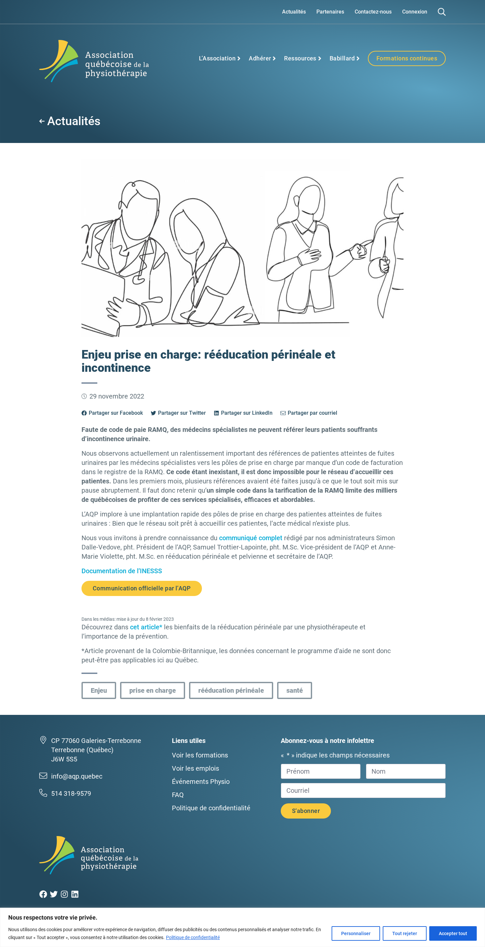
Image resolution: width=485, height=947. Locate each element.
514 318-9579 (71, 793)
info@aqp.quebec (76, 776)
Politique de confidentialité (193, 937)
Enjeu (99, 690)
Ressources (300, 58)
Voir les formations (200, 755)
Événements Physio (201, 782)
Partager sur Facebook (116, 413)
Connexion (414, 12)
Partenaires (330, 12)
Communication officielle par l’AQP (142, 588)
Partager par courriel (312, 413)
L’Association (217, 58)
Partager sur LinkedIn (247, 413)
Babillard (342, 58)
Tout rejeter (404, 933)
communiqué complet (250, 538)
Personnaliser (356, 933)
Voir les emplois (195, 768)
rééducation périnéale (231, 690)
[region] (242, 927)
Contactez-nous (373, 12)
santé (294, 690)
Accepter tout (453, 933)
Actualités (294, 12)
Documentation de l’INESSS (121, 571)
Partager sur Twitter (182, 413)
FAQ (178, 795)
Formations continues (406, 58)
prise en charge (152, 690)
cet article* (146, 627)
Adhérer (260, 58)
